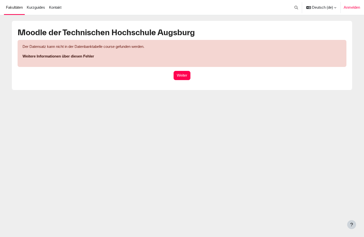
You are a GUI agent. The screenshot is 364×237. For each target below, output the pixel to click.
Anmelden (352, 7)
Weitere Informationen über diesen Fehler (58, 56)
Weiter (182, 75)
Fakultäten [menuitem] (14, 7)
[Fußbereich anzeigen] (351, 224)
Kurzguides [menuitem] (36, 7)
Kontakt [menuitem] (55, 7)
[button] (296, 7)
